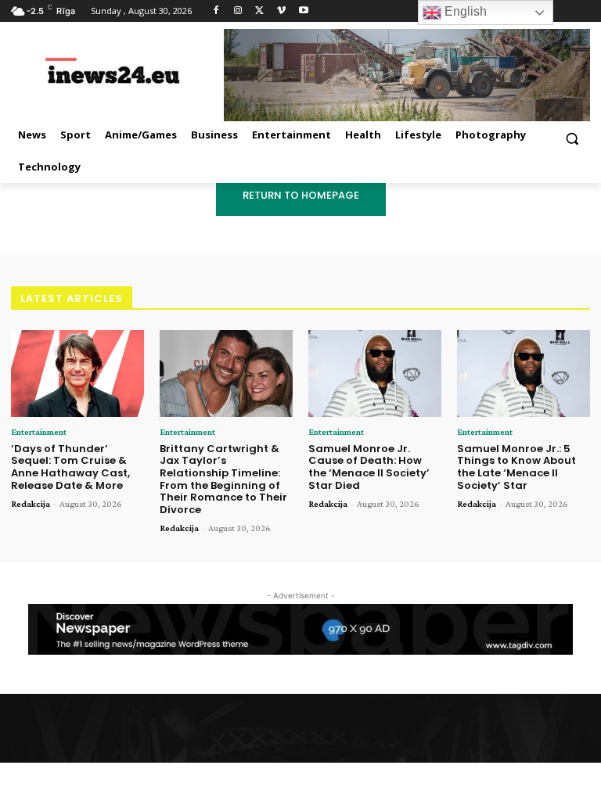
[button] (571, 138)
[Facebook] (216, 11)
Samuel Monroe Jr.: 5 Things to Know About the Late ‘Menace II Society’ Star (516, 467)
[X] (260, 11)
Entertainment (39, 431)
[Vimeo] (281, 11)
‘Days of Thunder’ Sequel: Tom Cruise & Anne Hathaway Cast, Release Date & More (70, 467)
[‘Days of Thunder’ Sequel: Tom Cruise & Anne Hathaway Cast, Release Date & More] (77, 373)
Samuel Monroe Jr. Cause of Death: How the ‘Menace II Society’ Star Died (369, 467)
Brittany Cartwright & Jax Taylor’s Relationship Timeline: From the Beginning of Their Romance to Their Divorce (223, 479)
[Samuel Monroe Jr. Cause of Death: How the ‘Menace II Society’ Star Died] (374, 373)
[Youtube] (303, 11)
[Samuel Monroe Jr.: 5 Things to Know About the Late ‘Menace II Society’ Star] (523, 373)
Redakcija (30, 503)
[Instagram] (238, 11)
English (464, 11)
